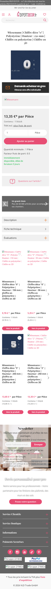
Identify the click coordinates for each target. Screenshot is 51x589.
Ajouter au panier (25, 141)
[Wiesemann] (25, 101)
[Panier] (49, 11)
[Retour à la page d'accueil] (27, 14)
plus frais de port (22, 125)
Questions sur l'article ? (29, 181)
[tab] (25, 220)
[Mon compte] (10, 13)
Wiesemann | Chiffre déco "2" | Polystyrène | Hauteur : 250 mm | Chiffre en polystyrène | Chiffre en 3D (38, 374)
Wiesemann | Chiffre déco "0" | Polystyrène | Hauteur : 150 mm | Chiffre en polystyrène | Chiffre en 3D (12, 290)
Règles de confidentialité (15, 453)
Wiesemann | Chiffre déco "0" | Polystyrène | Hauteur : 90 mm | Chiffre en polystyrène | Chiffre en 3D (37, 290)
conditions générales (14, 466)
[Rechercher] (45, 20)
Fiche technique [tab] (12, 228)
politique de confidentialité (26, 464)
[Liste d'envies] (44, 13)
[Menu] (3, 14)
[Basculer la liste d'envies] (19, 254)
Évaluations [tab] (10, 237)
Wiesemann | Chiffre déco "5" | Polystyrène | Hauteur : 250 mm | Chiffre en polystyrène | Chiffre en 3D (12, 374)
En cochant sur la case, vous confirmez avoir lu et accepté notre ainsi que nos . (26, 464)
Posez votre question (25, 501)
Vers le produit (12, 328)
